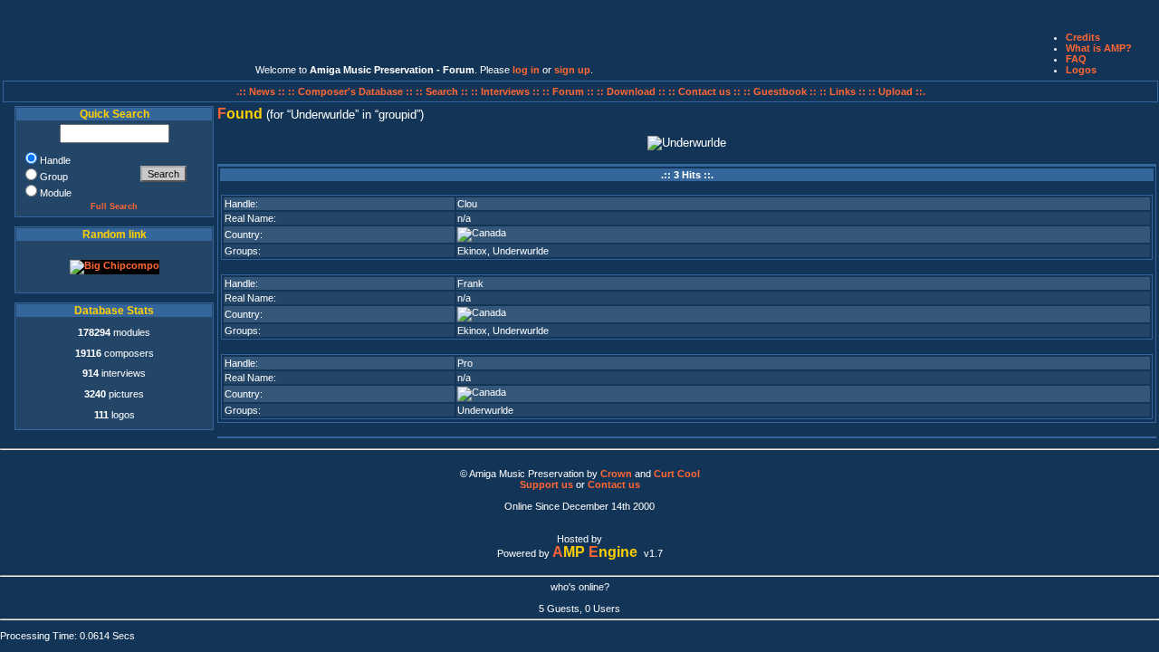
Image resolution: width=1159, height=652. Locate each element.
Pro (465, 363)
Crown (616, 473)
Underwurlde (521, 250)
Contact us (614, 484)
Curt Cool (677, 473)
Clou (467, 203)
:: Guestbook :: (780, 91)
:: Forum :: (569, 91)
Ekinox (472, 250)
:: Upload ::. (896, 91)
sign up (572, 69)
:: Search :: (443, 91)
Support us (546, 484)
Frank (470, 283)
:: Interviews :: (506, 91)
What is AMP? (1099, 48)
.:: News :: (262, 91)
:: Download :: (632, 91)
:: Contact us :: (704, 91)
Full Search (114, 206)
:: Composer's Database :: (352, 91)
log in (526, 69)
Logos (1081, 69)
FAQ (1076, 58)
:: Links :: (842, 91)
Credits (1083, 37)
